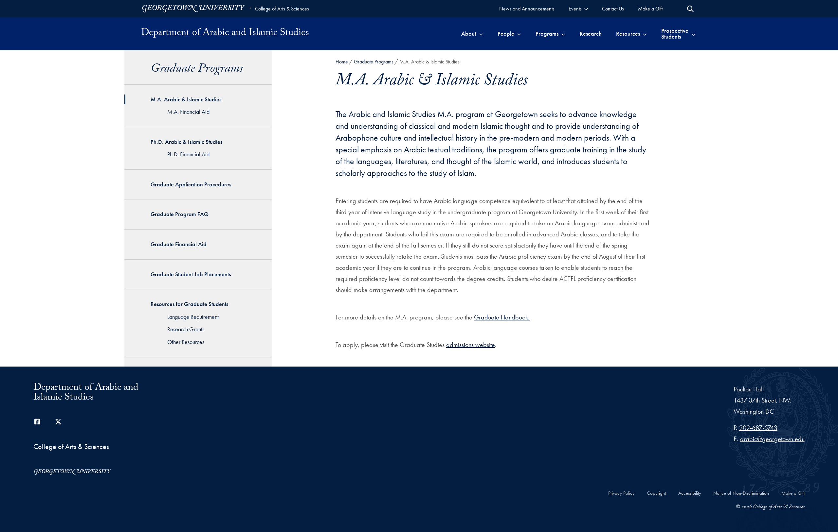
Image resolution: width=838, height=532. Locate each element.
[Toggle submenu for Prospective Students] (693, 33)
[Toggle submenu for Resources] (644, 33)
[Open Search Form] (690, 8)
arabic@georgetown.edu (772, 439)
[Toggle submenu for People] (519, 33)
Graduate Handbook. (502, 317)
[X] (58, 422)
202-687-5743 (758, 427)
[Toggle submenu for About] (481, 33)
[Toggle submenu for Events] (586, 8)
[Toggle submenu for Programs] (563, 33)
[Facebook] (37, 422)
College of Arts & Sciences (282, 8)
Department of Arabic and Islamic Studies (225, 34)
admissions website (470, 344)
